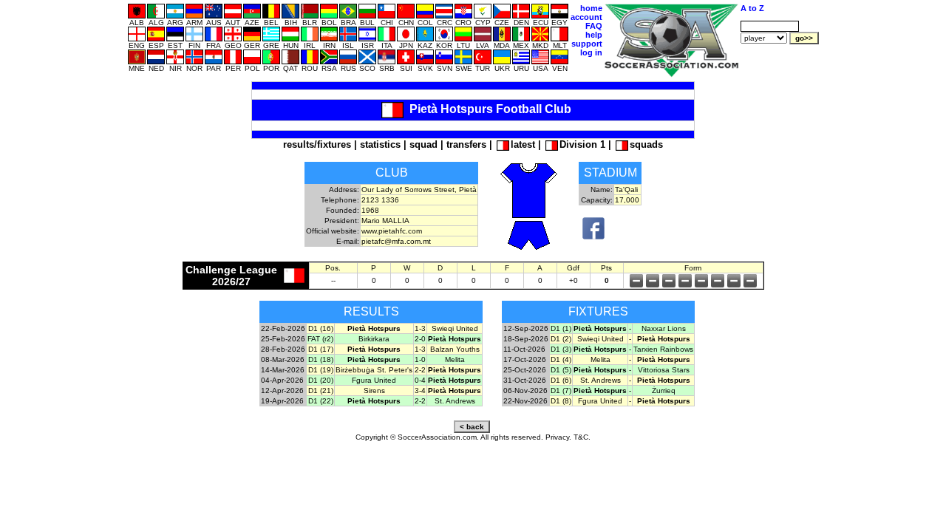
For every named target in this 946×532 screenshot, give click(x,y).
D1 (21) (320, 390)
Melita (455, 359)
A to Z (752, 8)
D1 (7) (561, 390)
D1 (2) (561, 339)
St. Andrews (455, 401)
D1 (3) (561, 349)
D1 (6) (561, 380)
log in (591, 52)
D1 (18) (320, 359)
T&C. (582, 437)
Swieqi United (455, 328)
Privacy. (558, 437)
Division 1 (582, 144)
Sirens (374, 390)
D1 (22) (320, 401)
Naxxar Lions (664, 328)
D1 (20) (320, 380)
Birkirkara (373, 339)
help (593, 34)
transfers (466, 144)
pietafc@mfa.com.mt (396, 241)
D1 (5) (561, 370)
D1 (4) (561, 359)
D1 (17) (320, 349)
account (586, 17)
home (591, 8)
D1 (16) (320, 328)
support (586, 43)
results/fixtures (317, 144)
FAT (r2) (320, 339)
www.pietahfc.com (391, 231)
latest (523, 144)
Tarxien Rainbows (663, 349)
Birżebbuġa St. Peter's (374, 370)
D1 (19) (320, 370)
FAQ (593, 25)
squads (646, 144)
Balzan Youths (455, 349)
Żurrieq (664, 390)
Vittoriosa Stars (664, 370)
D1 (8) (561, 401)
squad (423, 144)
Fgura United (374, 380)
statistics (380, 144)
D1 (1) (561, 328)
